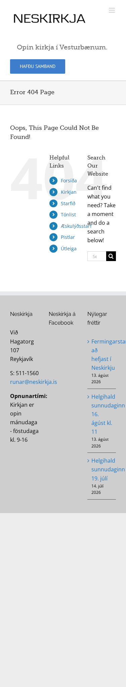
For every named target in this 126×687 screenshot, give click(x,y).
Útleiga (69, 248)
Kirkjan (69, 192)
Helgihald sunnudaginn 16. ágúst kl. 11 (102, 414)
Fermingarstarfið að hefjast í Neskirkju (102, 354)
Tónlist (68, 214)
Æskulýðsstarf (76, 226)
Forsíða (69, 180)
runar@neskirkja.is (33, 382)
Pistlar (68, 237)
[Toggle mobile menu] (112, 10)
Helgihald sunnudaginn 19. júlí (102, 469)
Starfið (68, 203)
